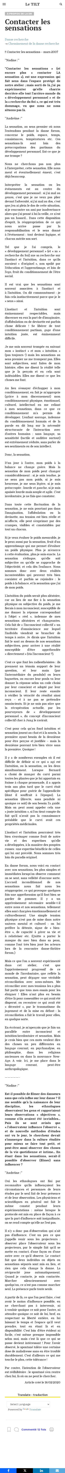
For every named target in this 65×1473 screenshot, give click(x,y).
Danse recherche (16, 39)
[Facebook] (8, 1470)
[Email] (57, 1470)
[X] (24, 1470)
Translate (35, 1409)
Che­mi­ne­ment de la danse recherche (33, 43)
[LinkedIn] (41, 1470)
